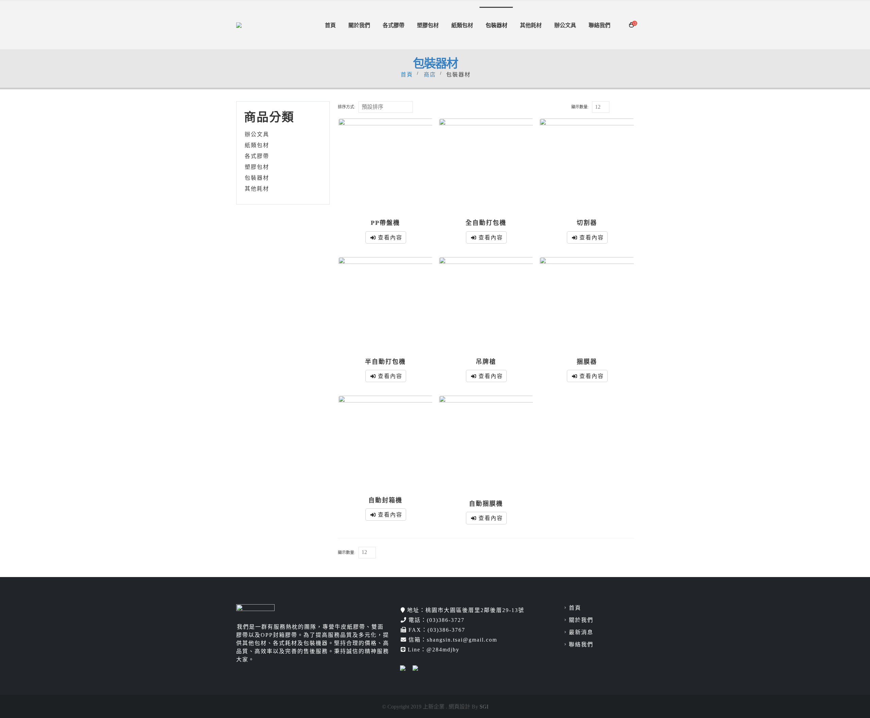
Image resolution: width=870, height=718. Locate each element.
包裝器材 (496, 25)
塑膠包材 (428, 25)
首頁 (330, 25)
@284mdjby (443, 649)
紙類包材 (462, 25)
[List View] (630, 108)
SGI (484, 706)
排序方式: (346, 107)
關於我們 (359, 25)
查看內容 (390, 237)
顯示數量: (580, 107)
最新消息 (581, 632)
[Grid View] (620, 108)
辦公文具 (565, 25)
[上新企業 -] (249, 25)
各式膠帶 (393, 25)
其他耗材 (531, 25)
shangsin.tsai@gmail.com (462, 639)
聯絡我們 (599, 25)
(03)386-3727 (446, 620)
